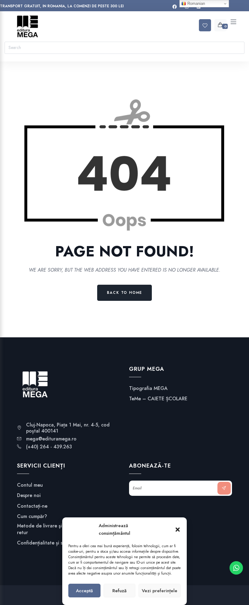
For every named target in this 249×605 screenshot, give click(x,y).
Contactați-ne (32, 506)
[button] (178, 530)
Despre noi (29, 495)
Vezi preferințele (159, 590)
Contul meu (30, 485)
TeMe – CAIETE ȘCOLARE (158, 398)
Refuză (119, 590)
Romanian (195, 3)
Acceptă (84, 590)
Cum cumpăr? (32, 516)
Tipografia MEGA (148, 388)
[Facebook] (175, 6)
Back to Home (124, 292)
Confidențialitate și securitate (50, 543)
